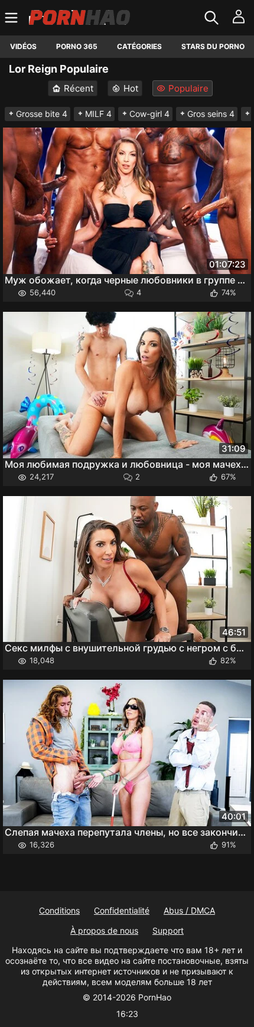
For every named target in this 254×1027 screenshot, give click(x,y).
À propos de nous (104, 930)
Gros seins (211, 114)
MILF (98, 114)
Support (168, 930)
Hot (130, 88)
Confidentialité (121, 910)
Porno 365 (76, 46)
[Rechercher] (213, 17)
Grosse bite (41, 114)
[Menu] (12, 17)
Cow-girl (149, 114)
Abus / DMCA (189, 910)
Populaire (188, 88)
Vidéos (23, 46)
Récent (78, 88)
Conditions (59, 910)
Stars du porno (213, 46)
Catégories (139, 46)
